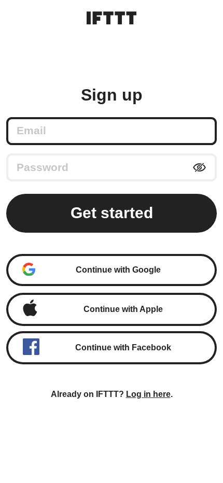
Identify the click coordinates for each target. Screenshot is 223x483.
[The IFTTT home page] (111, 17)
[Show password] (199, 167)
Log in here (148, 394)
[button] (111, 270)
